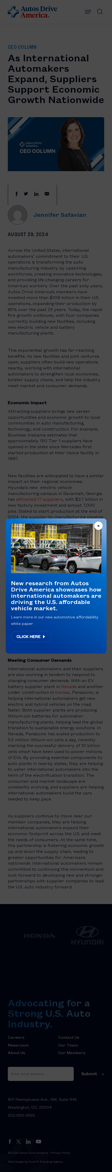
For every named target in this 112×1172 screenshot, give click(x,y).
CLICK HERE (29, 636)
